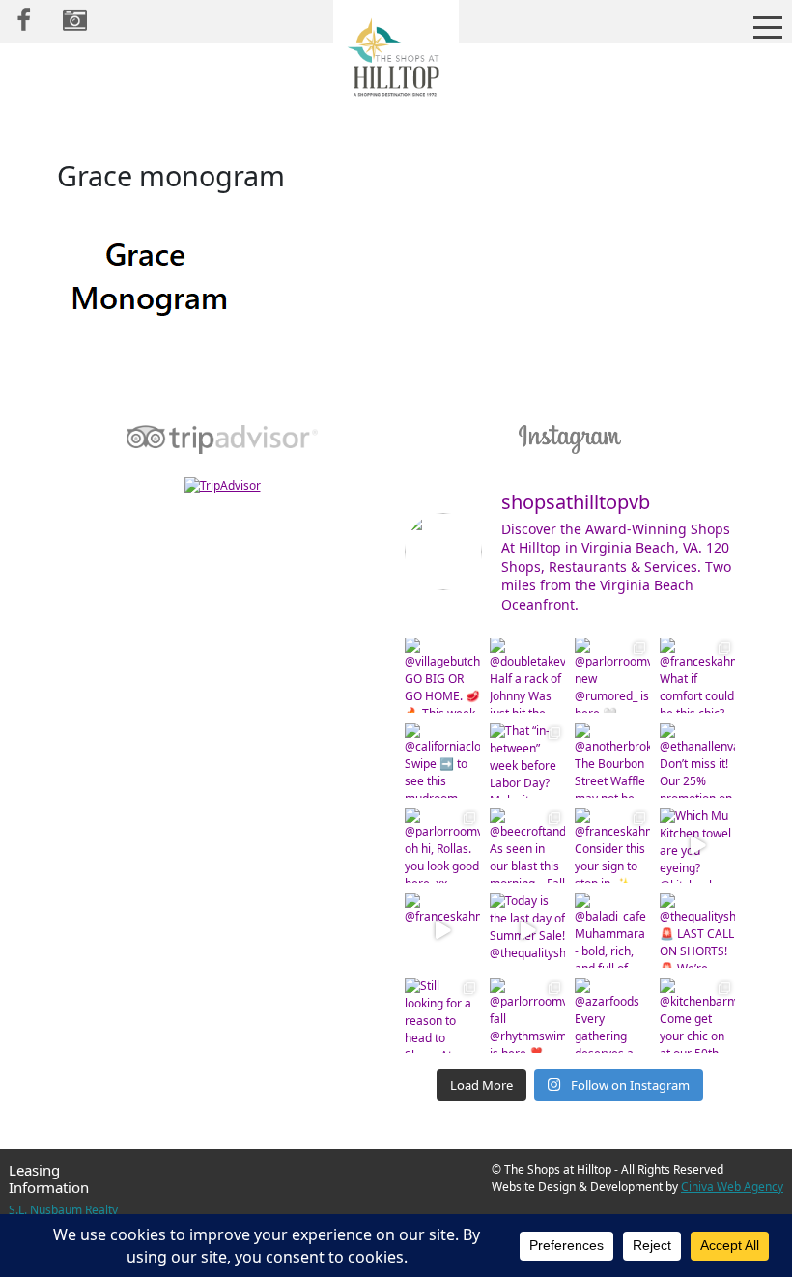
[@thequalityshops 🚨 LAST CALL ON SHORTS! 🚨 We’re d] (697, 930)
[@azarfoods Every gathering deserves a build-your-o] (612, 1015)
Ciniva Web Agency (732, 1186)
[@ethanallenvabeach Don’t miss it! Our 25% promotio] (697, 760)
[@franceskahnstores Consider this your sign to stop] (612, 845)
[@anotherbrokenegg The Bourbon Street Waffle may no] (612, 760)
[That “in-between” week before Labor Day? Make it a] (527, 760)
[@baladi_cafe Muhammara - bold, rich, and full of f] (612, 930)
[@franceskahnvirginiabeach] (442, 930)
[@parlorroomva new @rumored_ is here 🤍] (612, 675)
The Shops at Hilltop (396, 63)
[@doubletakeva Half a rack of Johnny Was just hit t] (527, 675)
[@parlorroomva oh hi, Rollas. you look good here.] (442, 845)
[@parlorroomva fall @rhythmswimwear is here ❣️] (527, 1015)
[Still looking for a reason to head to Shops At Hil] (442, 1015)
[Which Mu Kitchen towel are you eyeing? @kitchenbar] (697, 845)
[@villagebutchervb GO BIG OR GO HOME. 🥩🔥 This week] (442, 675)
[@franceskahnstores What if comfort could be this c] (697, 675)
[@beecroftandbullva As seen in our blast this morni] (527, 845)
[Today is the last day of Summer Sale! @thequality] (527, 930)
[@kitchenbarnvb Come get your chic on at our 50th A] (697, 1015)
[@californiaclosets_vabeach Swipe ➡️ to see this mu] (442, 760)
